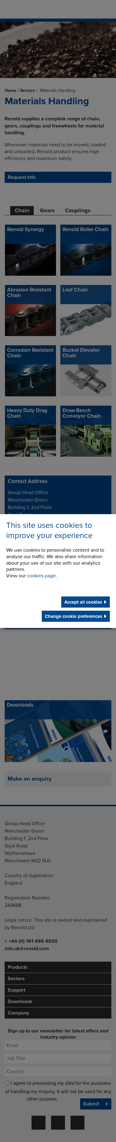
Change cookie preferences (73, 616)
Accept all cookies (83, 602)
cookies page (41, 576)
